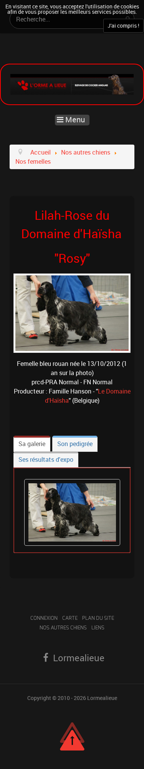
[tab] (31, 444)
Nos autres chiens (63, 628)
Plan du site (98, 618)
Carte (70, 618)
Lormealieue (102, 697)
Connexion (44, 618)
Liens (97, 628)
